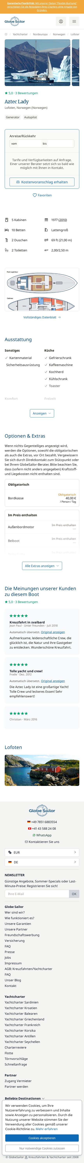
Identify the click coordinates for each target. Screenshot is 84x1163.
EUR (17, 852)
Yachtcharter (20, 34)
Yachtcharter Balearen (21, 1013)
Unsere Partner (16, 929)
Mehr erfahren (47, 1129)
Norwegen (59, 34)
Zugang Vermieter (18, 1081)
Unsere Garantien (18, 924)
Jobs (8, 957)
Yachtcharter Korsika (20, 1030)
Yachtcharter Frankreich (22, 1025)
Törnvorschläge (16, 1059)
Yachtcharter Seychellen (22, 1042)
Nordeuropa (40, 34)
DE (16, 862)
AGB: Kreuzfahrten (18, 969)
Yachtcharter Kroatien (21, 1008)
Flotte (9, 1053)
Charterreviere (15, 1047)
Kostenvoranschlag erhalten (44, 182)
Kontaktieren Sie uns (44, 842)
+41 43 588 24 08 (44, 828)
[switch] (42, 195)
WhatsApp (44, 835)
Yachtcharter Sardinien (21, 1002)
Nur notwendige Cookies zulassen (42, 1148)
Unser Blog (13, 980)
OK (74, 894)
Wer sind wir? (15, 912)
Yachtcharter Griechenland (24, 1019)
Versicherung (15, 940)
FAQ (8, 946)
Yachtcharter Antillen (20, 1036)
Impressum (13, 963)
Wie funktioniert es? (19, 918)
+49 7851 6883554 (44, 822)
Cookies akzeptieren (42, 1138)
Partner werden (16, 1086)
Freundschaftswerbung (22, 935)
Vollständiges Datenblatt (39, 317)
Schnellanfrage (16, 1064)
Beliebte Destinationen (23, 1099)
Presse (10, 952)
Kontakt (10, 986)
